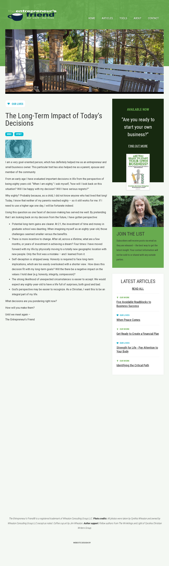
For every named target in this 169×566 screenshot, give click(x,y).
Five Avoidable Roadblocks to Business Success (134, 303)
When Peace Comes (128, 320)
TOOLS (123, 18)
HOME (91, 18)
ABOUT (137, 18)
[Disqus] (56, 365)
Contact (153, 18)
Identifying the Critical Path (133, 365)
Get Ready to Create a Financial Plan (138, 333)
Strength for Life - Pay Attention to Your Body (137, 349)
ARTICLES (107, 18)
